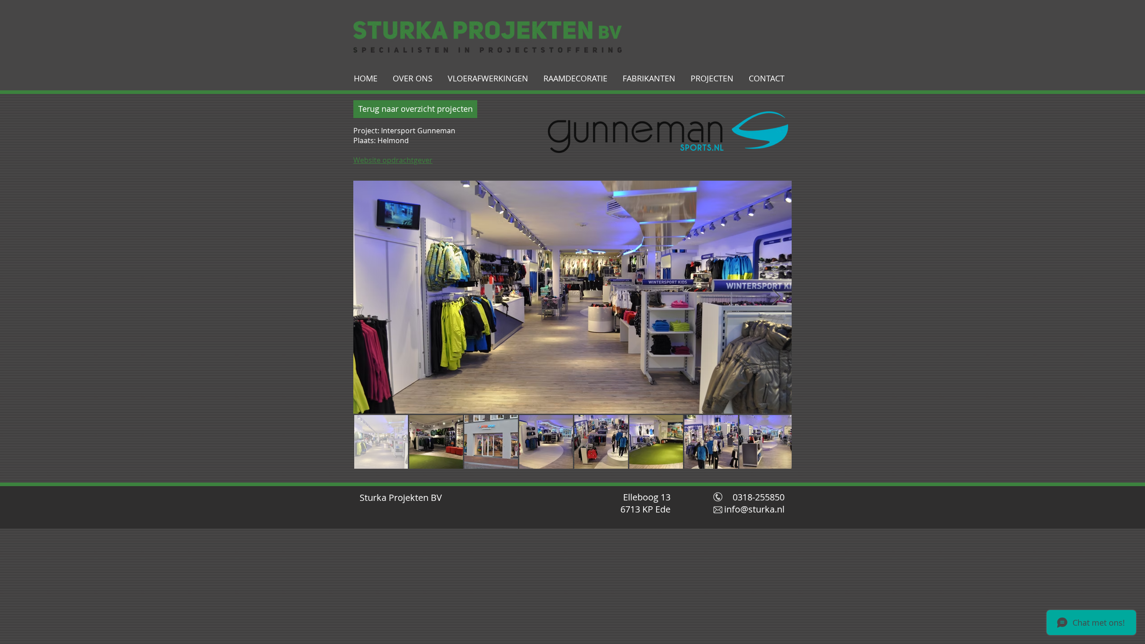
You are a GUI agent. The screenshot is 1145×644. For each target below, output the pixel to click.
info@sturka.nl (754, 509)
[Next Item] (776, 297)
